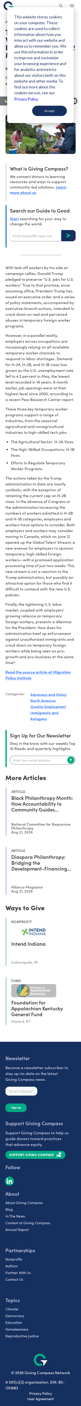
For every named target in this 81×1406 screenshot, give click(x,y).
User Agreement (40, 1398)
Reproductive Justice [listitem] (22, 1336)
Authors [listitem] (11, 1265)
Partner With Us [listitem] (18, 1272)
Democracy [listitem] (14, 1315)
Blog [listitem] (9, 1209)
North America (43, 700)
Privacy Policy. (26, 99)
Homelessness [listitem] (16, 1329)
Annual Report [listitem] (17, 1229)
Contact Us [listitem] (14, 1279)
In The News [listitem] (15, 1216)
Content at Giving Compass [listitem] (27, 1222)
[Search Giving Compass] (61, 6)
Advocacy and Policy (48, 694)
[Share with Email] (74, 101)
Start (14, 218)
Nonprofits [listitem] (13, 1259)
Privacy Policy (40, 1393)
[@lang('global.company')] (9, 5)
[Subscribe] (70, 760)
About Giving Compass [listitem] (24, 1202)
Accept (49, 111)
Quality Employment (48, 706)
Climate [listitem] (11, 1309)
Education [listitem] (13, 1322)
